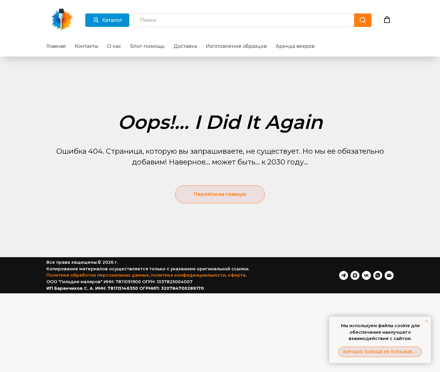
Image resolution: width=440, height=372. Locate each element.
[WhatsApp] (377, 275)
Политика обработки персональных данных (97, 275)
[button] (387, 19)
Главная (56, 46)
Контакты (86, 46)
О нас (114, 46)
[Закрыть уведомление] (427, 321)
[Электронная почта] (389, 275)
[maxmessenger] (355, 275)
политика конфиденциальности (188, 275)
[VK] (366, 275)
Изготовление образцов (236, 46)
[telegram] (343, 275)
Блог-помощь (147, 46)
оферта (236, 275)
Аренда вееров (295, 46)
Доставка (185, 46)
